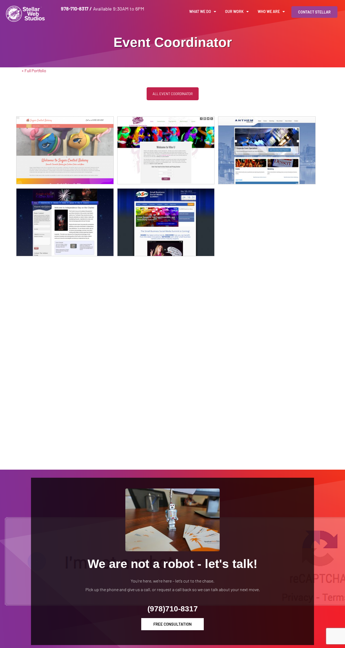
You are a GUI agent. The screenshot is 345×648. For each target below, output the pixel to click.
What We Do (200, 11)
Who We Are (269, 11)
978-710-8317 (74, 9)
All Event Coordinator (173, 94)
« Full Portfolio (34, 70)
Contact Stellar (314, 12)
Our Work (234, 11)
